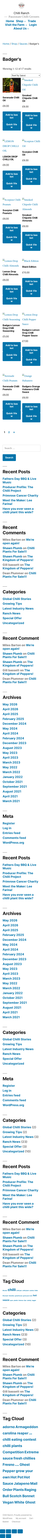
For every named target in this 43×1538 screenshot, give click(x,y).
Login (33, 25)
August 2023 (12, 748)
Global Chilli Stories (17, 599)
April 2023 (10, 757)
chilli (12, 1290)
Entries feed (11, 833)
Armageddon (26, 1427)
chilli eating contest (19, 1439)
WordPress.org (13, 842)
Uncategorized (13, 623)
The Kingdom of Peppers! (18, 558)
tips (25, 1300)
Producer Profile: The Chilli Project (18, 488)
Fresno (8, 1464)
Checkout (16, 1522)
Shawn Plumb (12, 548)
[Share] (14, 1531)
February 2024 (13, 738)
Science (21, 1300)
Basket (6, 1522)
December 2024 (14, 723)
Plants (18, 1490)
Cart (31, 1518)
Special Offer (12, 618)
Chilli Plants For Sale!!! (19, 549)
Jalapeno (22, 1483)
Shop (19, 21)
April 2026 (10, 709)
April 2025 (10, 714)
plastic (16, 1300)
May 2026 (10, 704)
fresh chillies (24, 1458)
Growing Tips (12, 603)
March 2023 (11, 762)
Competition (13, 1452)
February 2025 (13, 719)
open (11, 1300)
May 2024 (10, 728)
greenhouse (18, 1296)
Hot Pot (17, 1477)
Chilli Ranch (21, 13)
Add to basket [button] (11, 116)
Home (10, 21)
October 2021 (13, 782)
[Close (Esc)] (20, 1531)
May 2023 (10, 753)
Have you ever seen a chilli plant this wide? (18, 510)
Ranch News (11, 613)
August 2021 (12, 791)
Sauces (23, 43)
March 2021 (11, 801)
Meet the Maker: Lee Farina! (17, 502)
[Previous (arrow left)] (2, 1536)
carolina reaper (15, 1433)
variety (29, 1300)
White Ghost (24, 1502)
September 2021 (15, 786)
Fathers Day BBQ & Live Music (19, 480)
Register (9, 823)
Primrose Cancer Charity (20, 495)
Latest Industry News (18, 608)
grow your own (27, 1296)
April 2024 (10, 733)
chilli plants (12, 1446)
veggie (34, 1300)
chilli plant (25, 1290)
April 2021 (10, 796)
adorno (9, 1427)
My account (21, 1518)
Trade (32, 21)
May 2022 (10, 767)
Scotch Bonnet (22, 1496)
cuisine (32, 1290)
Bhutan (5, 1290)
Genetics (11, 1296)
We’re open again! (18, 541)
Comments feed (14, 838)
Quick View (11, 126)
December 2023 (14, 743)
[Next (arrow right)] (8, 1536)
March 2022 (11, 772)
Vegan (8, 1502)
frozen (17, 1465)
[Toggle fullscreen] (8, 1531)
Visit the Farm (14, 25)
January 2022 (13, 777)
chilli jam (19, 1290)
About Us (20, 28)
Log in (7, 828)
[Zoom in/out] (2, 1531)
